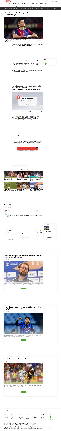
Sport (30, 424)
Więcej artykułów (49, 237)
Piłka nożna (10, 8)
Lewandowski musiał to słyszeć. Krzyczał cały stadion (22, 190)
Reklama (31, 423)
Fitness (6, 418)
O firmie (13, 423)
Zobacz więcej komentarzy (23, 238)
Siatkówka (17, 8)
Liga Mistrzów (28, 414)
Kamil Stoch (43, 414)
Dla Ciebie (6, 8)
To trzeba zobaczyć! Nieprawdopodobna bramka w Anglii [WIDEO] (10, 190)
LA (47, 8)
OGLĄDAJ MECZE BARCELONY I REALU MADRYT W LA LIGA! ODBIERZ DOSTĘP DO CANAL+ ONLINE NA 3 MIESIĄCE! (27, 148)
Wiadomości (26, 424)
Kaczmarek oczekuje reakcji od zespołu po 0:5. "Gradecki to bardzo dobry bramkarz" (36, 190)
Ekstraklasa (20, 414)
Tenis (14, 8)
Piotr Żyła (35, 418)
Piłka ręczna (37, 8)
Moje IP (23, 424)
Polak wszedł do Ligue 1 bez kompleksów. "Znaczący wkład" (22, 179)
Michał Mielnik (8, 40)
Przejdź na (7, 1)
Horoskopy (9, 424)
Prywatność (20, 423)
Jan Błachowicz (43, 417)
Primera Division (21, 417)
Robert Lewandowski (15, 116)
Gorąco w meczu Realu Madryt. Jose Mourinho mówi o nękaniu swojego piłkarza (36, 179)
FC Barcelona (14, 63)
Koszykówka (41, 8)
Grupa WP (10, 423)
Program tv (12, 424)
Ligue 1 (20, 418)
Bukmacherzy (24, 8)
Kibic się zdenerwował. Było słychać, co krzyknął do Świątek (50, 233)
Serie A (27, 417)
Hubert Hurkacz (43, 418)
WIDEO (33, 8)
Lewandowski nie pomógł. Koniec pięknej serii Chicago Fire (9, 179)
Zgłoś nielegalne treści (10, 239)
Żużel (21, 8)
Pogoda (5, 424)
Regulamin (34, 423)
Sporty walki (29, 8)
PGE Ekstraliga (28, 418)
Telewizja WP (17, 424)
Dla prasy (16, 423)
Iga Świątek (35, 417)
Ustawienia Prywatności (25, 423)
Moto (45, 8)
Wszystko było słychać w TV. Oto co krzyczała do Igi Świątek (50, 235)
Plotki (20, 424)
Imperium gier (33, 424)
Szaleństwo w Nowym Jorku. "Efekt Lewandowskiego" (52, 228)
